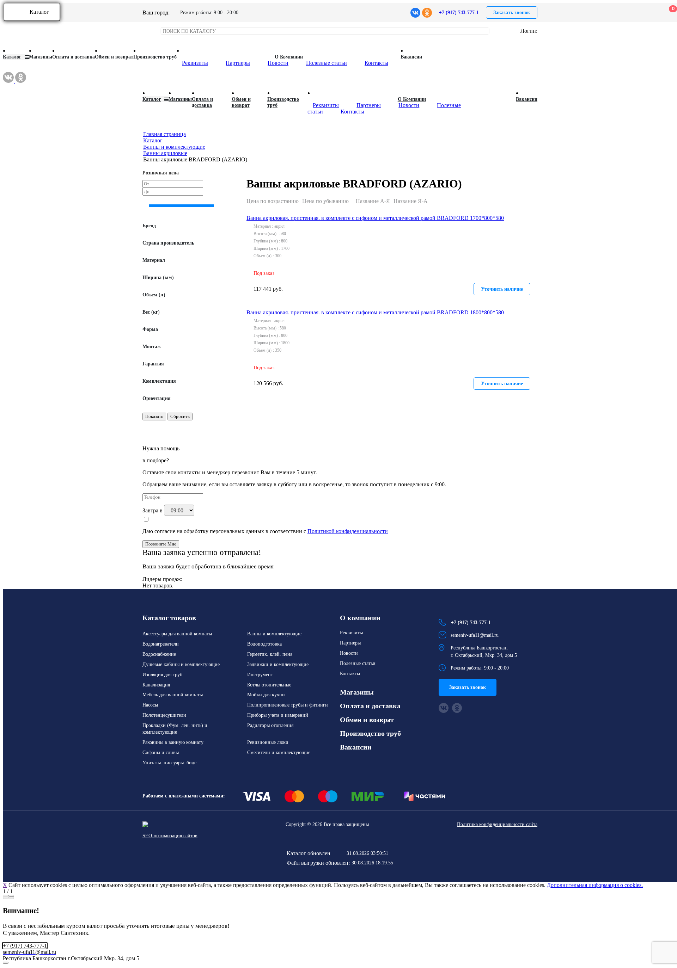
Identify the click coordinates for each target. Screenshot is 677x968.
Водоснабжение (159, 654)
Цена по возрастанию (272, 201)
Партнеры (238, 63)
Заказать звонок (511, 12)
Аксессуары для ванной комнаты (177, 633)
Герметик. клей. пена (269, 654)
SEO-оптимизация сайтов (169, 835)
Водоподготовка (264, 644)
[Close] (11, 896)
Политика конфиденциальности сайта (497, 824)
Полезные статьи (326, 63)
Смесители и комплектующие (278, 752)
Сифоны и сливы (160, 752)
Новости (278, 63)
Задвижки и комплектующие (278, 664)
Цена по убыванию (325, 201)
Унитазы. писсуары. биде (169, 762)
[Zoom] (5, 896)
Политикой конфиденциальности (347, 531)
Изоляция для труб (162, 674)
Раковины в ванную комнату (172, 742)
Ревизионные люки (267, 742)
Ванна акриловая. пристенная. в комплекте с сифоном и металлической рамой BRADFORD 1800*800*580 (375, 312)
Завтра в (153, 510)
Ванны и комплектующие (274, 633)
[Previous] (5, 898)
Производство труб (155, 57)
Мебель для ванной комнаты (172, 694)
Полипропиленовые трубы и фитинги (287, 705)
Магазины (40, 57)
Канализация (156, 685)
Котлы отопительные (269, 685)
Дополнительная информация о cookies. (595, 885)
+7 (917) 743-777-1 (459, 12)
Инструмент (260, 674)
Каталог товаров (169, 618)
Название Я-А (411, 201)
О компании (360, 618)
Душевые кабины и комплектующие (181, 664)
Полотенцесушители (164, 715)
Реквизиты (195, 63)
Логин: (528, 31)
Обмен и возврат (114, 57)
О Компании (289, 57)
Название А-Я (373, 201)
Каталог (39, 12)
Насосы (150, 705)
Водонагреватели (160, 644)
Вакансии (411, 57)
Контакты (376, 63)
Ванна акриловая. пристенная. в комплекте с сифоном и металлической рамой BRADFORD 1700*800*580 (375, 218)
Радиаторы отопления (270, 725)
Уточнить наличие (502, 289)
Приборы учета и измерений (277, 715)
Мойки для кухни (266, 694)
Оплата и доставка (73, 57)
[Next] (11, 898)
